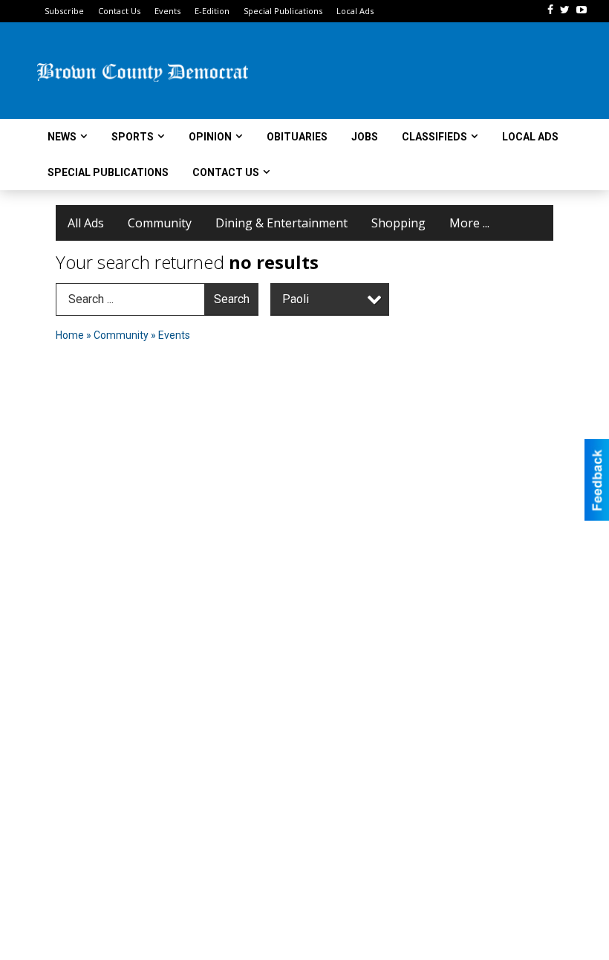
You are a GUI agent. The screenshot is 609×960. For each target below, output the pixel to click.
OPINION (210, 137)
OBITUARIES (297, 137)
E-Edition (212, 10)
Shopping (398, 223)
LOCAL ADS (530, 137)
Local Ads (355, 10)
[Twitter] (565, 9)
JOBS (364, 137)
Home (70, 335)
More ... (469, 223)
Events (167, 10)
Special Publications (283, 10)
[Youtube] (581, 9)
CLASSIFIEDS (434, 137)
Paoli (295, 299)
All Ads (86, 223)
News (62, 137)
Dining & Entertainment (281, 223)
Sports (132, 137)
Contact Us (119, 10)
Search (232, 299)
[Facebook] (550, 9)
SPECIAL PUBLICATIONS (108, 172)
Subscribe (64, 10)
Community (160, 223)
